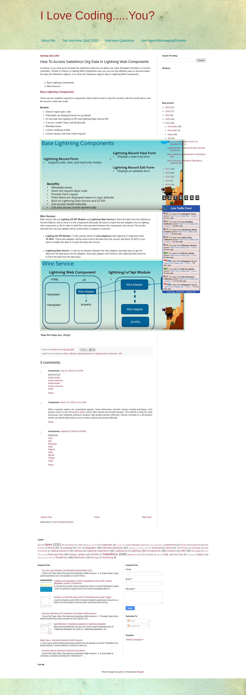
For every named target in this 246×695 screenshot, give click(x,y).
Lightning (72, 354)
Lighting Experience (60, 551)
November (173, 130)
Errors (51, 547)
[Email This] (81, 349)
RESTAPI (94, 554)
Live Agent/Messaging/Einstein (163, 40)
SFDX (143, 555)
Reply (51, 393)
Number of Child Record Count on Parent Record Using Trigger (82, 597)
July (170, 138)
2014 (168, 181)
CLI (95, 545)
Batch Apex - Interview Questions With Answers (61, 640)
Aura (89, 545)
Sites (151, 555)
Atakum (51, 449)
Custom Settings (155, 545)
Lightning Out (121, 551)
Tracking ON (190, 292)
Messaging (195, 551)
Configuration (106, 545)
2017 (168, 169)
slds (158, 555)
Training (190, 555)
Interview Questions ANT (138, 548)
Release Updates (77, 554)
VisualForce (62, 557)
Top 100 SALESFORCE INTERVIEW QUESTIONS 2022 (67, 570)
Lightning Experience (85, 354)
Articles (71, 545)
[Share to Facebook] (90, 349)
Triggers (200, 554)
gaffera (121, 672)
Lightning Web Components (106, 354)
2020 (168, 119)
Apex (66, 354)
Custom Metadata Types (136, 545)
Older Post (146, 517)
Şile (50, 441)
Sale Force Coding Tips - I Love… (184, 216)
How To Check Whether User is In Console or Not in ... (182, 142)
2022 (168, 111)
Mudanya (52, 444)
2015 (168, 177)
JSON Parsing (182, 548)
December (173, 126)
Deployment (170, 545)
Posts (132, 621)
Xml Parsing (107, 557)
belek (50, 389)
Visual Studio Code (45, 558)
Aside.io (80, 545)
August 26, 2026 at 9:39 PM (73, 431)
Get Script (171, 292)
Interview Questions (119, 40)
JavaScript (156, 548)
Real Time (180, 292)
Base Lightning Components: (57, 91)
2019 (168, 123)
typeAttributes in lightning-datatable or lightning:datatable (80, 624)
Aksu (50, 438)
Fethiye (51, 458)
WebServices (80, 557)
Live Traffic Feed (181, 208)
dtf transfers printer (76, 412)
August (171, 134)
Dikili (50, 447)
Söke (50, 452)
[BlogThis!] (84, 349)
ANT (39, 545)
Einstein (183, 545)
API (63, 545)
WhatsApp (95, 558)
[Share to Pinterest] (94, 349)
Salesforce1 (132, 555)
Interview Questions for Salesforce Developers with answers (69, 613)
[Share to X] (87, 349)
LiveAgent (171, 551)
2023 (168, 107)
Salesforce (110, 554)
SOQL (166, 554)
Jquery (169, 548)
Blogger (140, 672)
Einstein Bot (195, 545)
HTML (78, 548)
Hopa (50, 461)
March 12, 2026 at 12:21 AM (73, 402)
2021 (168, 115)
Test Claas (178, 554)
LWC (120, 354)
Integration (90, 547)
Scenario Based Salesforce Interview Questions (63, 650)
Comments (135, 626)
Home (97, 517)
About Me (48, 40)
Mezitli (51, 455)
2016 (168, 173)
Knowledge (196, 548)
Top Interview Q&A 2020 (80, 40)
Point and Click (56, 554)
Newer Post (46, 517)
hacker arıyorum (55, 380)
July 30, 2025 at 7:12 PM (72, 371)
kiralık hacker (54, 377)
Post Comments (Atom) (63, 522)
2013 (168, 184)
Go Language (66, 548)
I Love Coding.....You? (97, 15)
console (119, 545)
